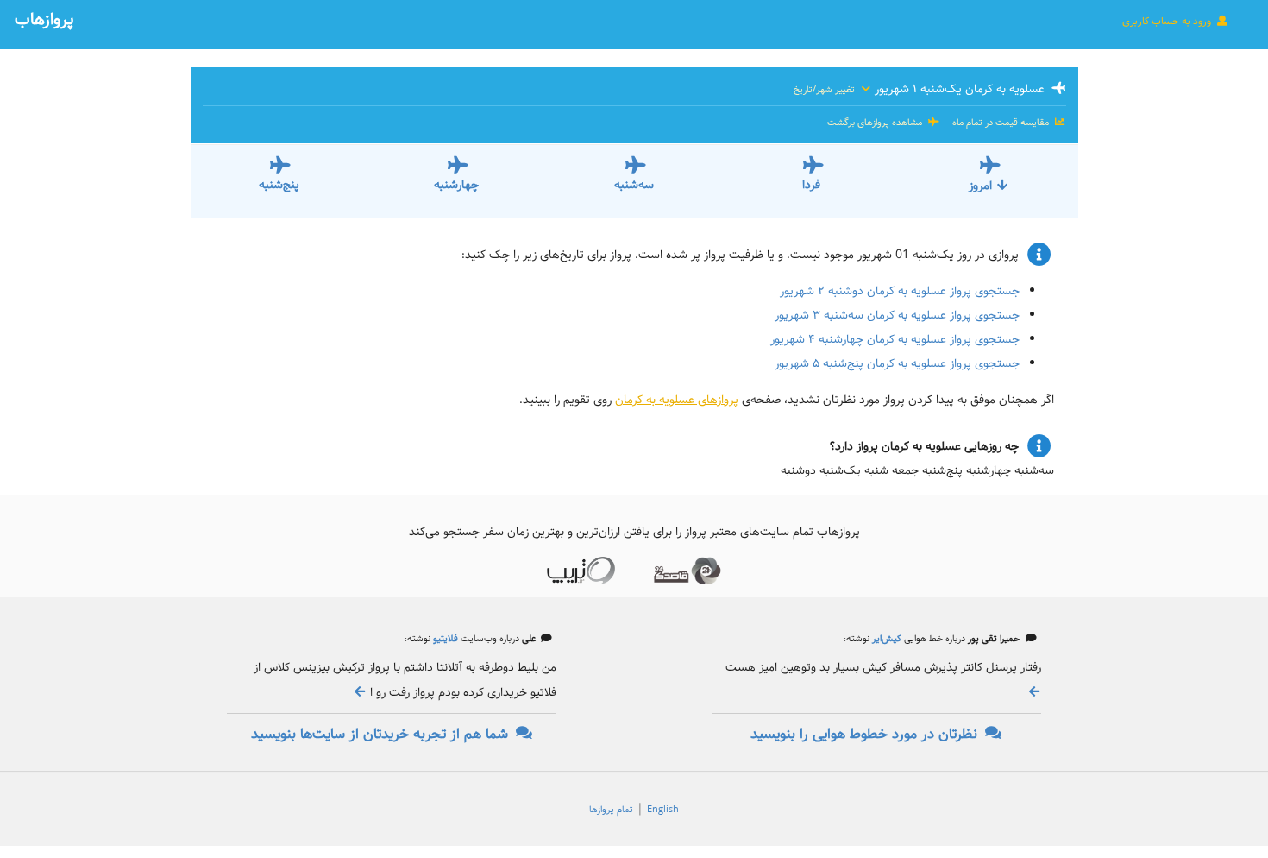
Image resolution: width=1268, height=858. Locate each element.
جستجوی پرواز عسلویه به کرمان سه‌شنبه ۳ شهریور (897, 315)
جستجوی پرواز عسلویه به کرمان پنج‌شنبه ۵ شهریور (897, 363)
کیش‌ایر (885, 639)
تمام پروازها (611, 809)
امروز (980, 185)
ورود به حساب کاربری (1168, 21)
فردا (811, 184)
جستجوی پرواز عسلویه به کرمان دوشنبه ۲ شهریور (900, 290)
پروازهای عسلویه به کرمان (676, 399)
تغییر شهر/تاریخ (825, 90)
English (663, 809)
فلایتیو (444, 639)
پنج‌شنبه (279, 184)
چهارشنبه (456, 184)
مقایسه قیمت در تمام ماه (1000, 122)
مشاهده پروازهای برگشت (876, 122)
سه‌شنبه (634, 184)
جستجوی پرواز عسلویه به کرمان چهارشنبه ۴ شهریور (895, 339)
